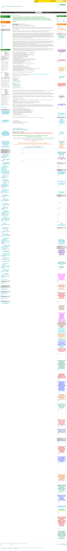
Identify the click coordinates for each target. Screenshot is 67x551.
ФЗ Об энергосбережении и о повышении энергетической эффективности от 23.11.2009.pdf (5, 190)
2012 (1, 45)
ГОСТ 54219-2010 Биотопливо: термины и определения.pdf (5, 234)
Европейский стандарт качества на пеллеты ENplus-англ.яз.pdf (5, 270)
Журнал (16, 12)
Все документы (4, 279)
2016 (1, 41)
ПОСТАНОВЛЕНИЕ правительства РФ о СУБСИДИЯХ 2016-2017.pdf (5, 155)
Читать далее (3, 70)
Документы (46, 12)
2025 (1, 33)
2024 (1, 34)
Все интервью (3, 107)
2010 (1, 47)
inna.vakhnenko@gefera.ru (16, 86)
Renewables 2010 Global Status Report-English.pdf (5, 258)
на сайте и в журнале (61, 225)
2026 (1, 32)
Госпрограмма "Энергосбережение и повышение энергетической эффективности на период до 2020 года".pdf (5, 218)
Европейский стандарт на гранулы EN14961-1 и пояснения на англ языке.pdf (5, 254)
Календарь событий (38, 12)
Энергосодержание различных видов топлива (5, 289)
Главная (13, 15)
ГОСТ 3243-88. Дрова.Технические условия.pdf (4, 180)
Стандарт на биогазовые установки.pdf (3, 223)
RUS (37, 2)
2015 (1, 42)
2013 (1, 44)
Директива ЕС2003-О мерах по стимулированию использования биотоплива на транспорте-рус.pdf (5, 265)
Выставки (2, 24)
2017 (1, 40)
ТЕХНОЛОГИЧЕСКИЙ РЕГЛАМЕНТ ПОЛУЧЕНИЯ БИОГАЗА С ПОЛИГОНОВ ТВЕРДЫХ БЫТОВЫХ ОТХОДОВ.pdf (5, 184)
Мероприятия (17, 15)
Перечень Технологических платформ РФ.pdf (4, 207)
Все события (59, 31)
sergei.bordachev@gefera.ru (17, 81)
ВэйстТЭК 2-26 (59, 26)
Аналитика (27, 12)
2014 (1, 43)
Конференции (3, 25)
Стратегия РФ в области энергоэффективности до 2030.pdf (5, 163)
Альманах (19, 12)
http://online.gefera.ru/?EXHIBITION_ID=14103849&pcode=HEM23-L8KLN (38, 74)
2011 (1, 46)
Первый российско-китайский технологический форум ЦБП (61, 29)
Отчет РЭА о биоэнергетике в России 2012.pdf (5, 228)
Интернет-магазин (32, 12)
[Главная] (2, 7)
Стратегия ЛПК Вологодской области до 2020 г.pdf (5, 204)
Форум (43, 12)
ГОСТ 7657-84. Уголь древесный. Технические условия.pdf (5, 176)
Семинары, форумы (24, 129)
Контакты (50, 12)
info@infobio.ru (61, 164)
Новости (23, 12)
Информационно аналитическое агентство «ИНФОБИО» (15, 4)
